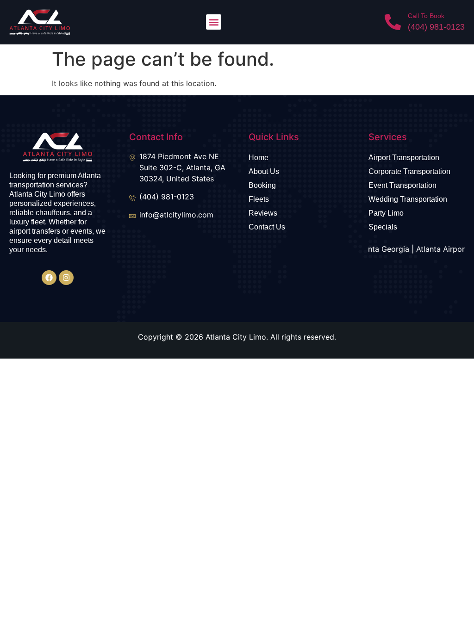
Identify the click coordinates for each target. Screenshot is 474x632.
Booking (262, 185)
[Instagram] (66, 277)
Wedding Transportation (407, 199)
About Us (264, 171)
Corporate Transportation (409, 171)
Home (258, 157)
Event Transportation (402, 185)
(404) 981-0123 (436, 26)
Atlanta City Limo (236, 336)
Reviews (263, 213)
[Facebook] (49, 277)
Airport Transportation (403, 157)
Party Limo (386, 213)
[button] (213, 22)
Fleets (259, 199)
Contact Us (267, 227)
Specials (382, 227)
